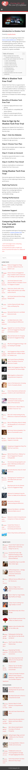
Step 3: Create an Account (11, 63)
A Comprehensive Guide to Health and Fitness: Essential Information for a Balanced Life (13, 249)
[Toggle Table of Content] (22, 54)
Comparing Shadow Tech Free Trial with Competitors (13, 73)
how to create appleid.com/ (9, 39)
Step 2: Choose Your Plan (11, 62)
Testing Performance (10, 69)
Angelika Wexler (12, 34)
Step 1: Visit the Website (11, 60)
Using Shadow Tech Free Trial (10, 66)
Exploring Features (10, 68)
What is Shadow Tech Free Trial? (11, 55)
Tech (12, 29)
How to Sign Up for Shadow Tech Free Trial (13, 59)
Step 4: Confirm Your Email (11, 65)
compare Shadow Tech (16, 232)
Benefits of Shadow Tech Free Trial (13, 57)
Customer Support (10, 71)
